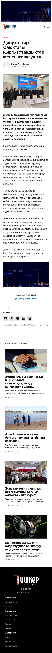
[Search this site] (44, 27)
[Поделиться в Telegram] (17, 318)
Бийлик (8, 628)
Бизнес (8, 624)
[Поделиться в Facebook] (5, 318)
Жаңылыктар (11, 615)
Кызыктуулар (11, 646)
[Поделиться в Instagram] (29, 318)
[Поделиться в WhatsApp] (23, 318)
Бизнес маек (11, 641)
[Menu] (48, 27)
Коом (5, 37)
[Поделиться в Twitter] (11, 318)
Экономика (10, 620)
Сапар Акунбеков (20, 64)
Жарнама (9, 606)
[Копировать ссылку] (46, 325)
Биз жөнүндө (11, 602)
